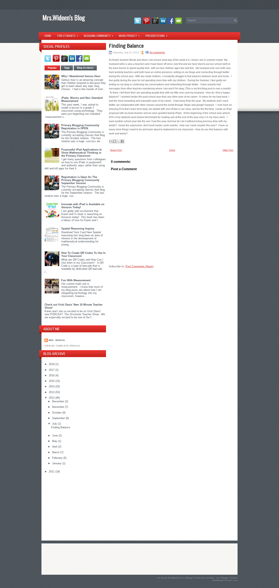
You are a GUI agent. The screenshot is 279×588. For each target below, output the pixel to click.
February (57, 457)
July (55, 423)
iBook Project (129, 35)
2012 (52, 397)
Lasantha (209, 578)
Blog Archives (85, 67)
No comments (157, 52)
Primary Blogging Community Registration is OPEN (80, 127)
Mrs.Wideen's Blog (63, 17)
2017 (52, 369)
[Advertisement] (75, 505)
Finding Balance (60, 427)
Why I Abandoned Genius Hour (80, 76)
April (55, 446)
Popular (52, 67)
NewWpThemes (176, 578)
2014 (52, 386)
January (57, 463)
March (56, 452)
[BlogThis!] (115, 141)
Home (48, 35)
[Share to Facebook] (122, 141)
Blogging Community (98, 35)
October (57, 412)
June (55, 435)
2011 (52, 471)
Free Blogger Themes (227, 578)
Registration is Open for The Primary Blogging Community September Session (80, 180)
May (55, 441)
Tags (67, 67)
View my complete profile (62, 346)
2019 (52, 364)
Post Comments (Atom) (139, 266)
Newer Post (116, 150)
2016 (52, 375)
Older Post (228, 150)
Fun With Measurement (75, 280)
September (59, 418)
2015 (52, 380)
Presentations (156, 35)
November (58, 406)
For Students (67, 35)
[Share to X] (118, 141)
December (58, 401)
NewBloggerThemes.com (225, 580)
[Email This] (111, 141)
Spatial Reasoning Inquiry (77, 228)
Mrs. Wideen (57, 340)
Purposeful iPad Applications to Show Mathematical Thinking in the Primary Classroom (81, 152)
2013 (52, 392)
